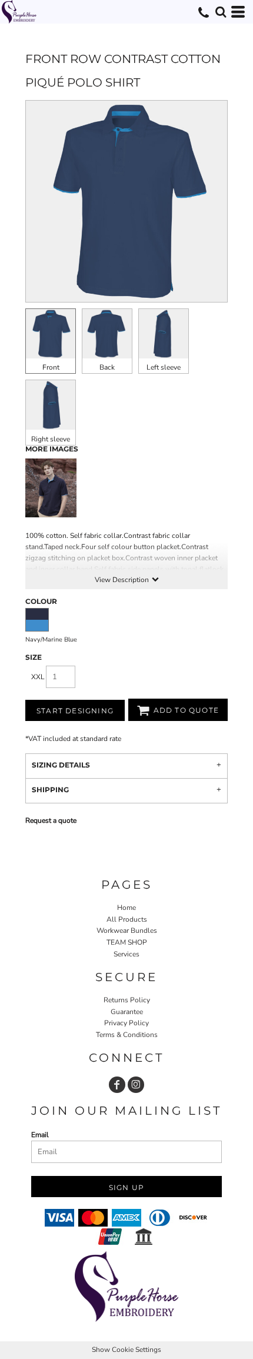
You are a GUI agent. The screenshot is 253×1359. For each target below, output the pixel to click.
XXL (38, 677)
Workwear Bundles (126, 930)
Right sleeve (50, 439)
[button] (221, 12)
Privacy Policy (126, 1023)
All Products (126, 919)
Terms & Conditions (127, 1034)
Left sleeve (164, 367)
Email (40, 1134)
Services (126, 954)
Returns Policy (127, 1000)
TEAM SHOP (126, 942)
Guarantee (127, 1011)
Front (50, 367)
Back (107, 367)
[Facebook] (117, 1084)
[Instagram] (136, 1084)
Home (126, 907)
